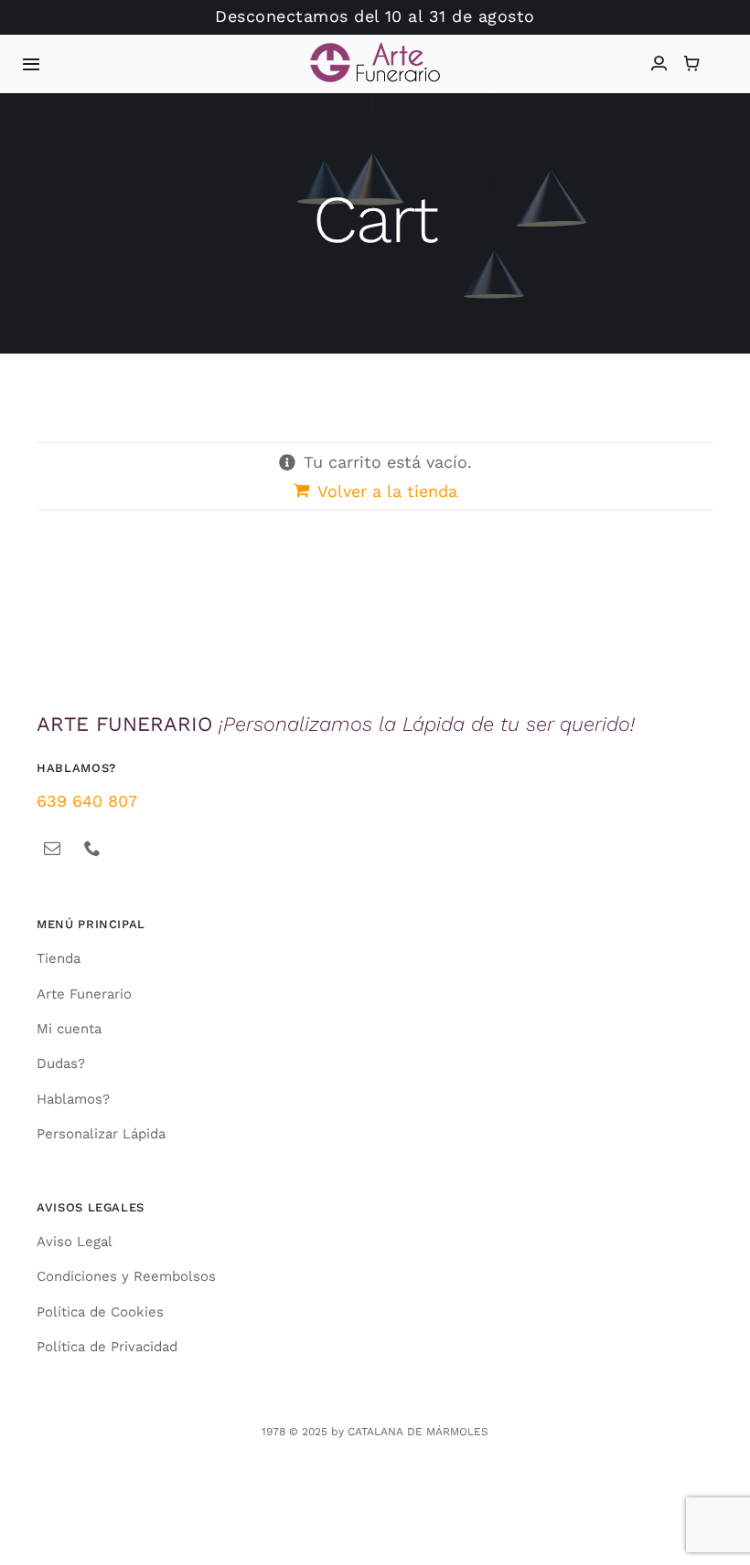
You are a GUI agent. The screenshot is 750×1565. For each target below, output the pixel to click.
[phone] (92, 847)
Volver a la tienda (387, 491)
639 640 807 (87, 800)
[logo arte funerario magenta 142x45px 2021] (375, 49)
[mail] (52, 847)
